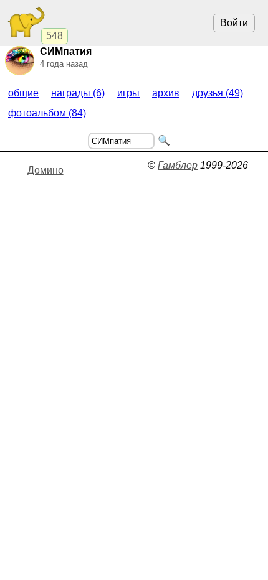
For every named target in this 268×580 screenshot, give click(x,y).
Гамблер (178, 165)
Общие (23, 93)
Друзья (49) (217, 93)
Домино (45, 170)
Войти (234, 22)
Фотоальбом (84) (47, 113)
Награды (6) (78, 93)
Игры (128, 93)
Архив (165, 93)
